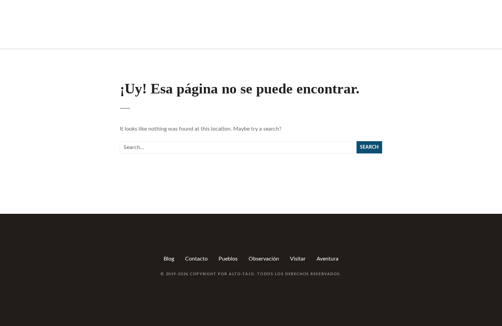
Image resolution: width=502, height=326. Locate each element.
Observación (264, 259)
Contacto (196, 259)
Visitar (298, 259)
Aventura (327, 259)
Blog (169, 259)
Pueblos (228, 259)
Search (369, 147)
